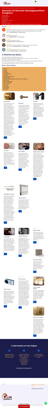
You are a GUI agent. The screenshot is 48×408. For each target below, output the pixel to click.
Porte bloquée (5, 72)
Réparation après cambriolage (8, 76)
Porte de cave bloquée (7, 82)
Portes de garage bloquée (8, 81)
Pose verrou (5, 85)
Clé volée (5, 70)
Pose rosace (5, 89)
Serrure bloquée (6, 87)
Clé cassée (5, 71)
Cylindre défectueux (7, 77)
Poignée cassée (6, 80)
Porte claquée (5, 75)
